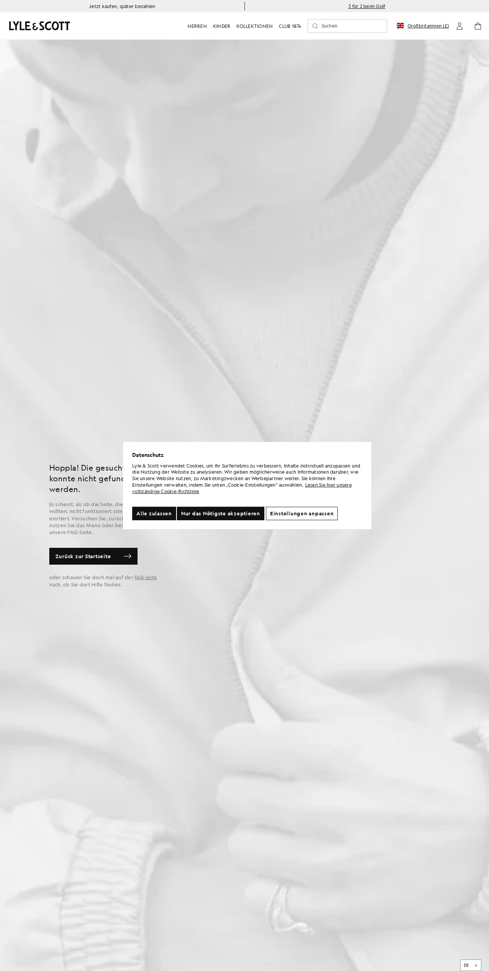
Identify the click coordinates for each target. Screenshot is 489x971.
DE (466, 965)
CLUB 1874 (290, 26)
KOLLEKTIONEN (254, 26)
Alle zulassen (154, 513)
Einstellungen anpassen (302, 513)
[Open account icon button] (459, 26)
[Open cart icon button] (478, 26)
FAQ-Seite (145, 577)
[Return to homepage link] (39, 25)
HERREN (197, 26)
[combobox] (471, 965)
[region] (247, 485)
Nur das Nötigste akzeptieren (220, 513)
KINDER (222, 26)
